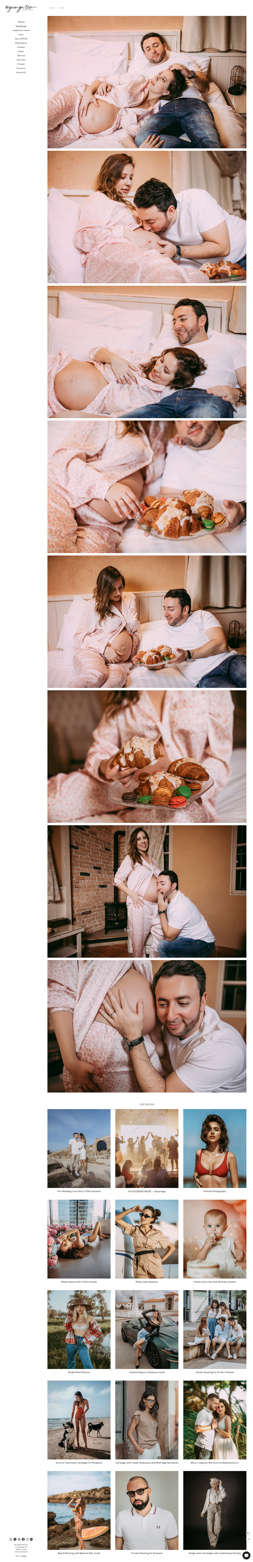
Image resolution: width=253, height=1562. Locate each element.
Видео (21, 51)
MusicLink (21, 72)
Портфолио (21, 26)
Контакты (21, 68)
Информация (21, 43)
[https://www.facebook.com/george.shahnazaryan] (23, 1539)
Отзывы (21, 64)
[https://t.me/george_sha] (15, 1539)
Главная (21, 22)
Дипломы (21, 59)
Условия (21, 47)
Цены (21, 34)
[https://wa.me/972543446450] (11, 1539)
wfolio (24, 1556)
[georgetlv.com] (21, 8)
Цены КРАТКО (21, 38)
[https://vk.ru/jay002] (31, 1539)
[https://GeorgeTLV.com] (27, 1539)
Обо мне (21, 55)
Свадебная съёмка (21, 30)
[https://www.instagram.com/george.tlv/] (19, 1539)
